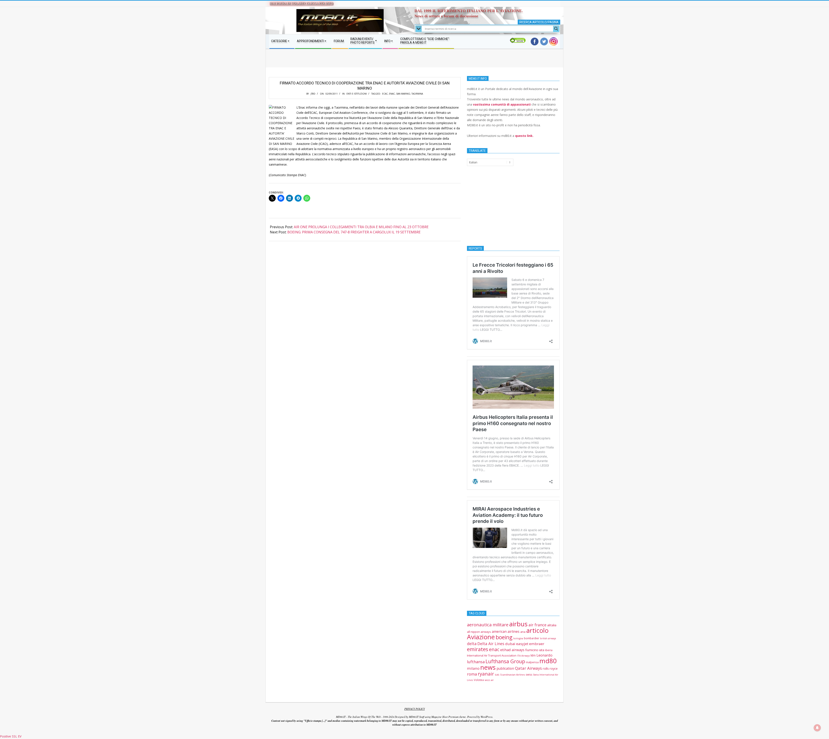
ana (522, 632)
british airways (548, 638)
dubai (510, 643)
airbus (518, 624)
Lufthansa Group (505, 661)
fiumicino (531, 650)
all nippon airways (479, 632)
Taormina (417, 93)
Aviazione (481, 637)
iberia (548, 650)
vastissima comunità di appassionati (502, 104)
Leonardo (544, 655)
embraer (536, 643)
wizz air (489, 680)
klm (533, 655)
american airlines (505, 631)
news (488, 667)
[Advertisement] (414, 62)
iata (541, 650)
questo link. (524, 136)
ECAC (385, 93)
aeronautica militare (487, 625)
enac (392, 93)
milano (473, 668)
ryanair (486, 674)
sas (497, 674)
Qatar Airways (528, 668)
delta (471, 643)
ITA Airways (523, 655)
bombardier (531, 638)
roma (472, 674)
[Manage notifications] (817, 727)
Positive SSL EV (10, 736)
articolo (537, 630)
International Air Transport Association (491, 655)
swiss (529, 674)
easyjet (522, 643)
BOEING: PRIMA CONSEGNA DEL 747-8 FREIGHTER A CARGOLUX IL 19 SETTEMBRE (354, 232)
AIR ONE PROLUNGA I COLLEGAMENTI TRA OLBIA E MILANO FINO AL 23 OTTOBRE (361, 227)
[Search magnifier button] (556, 29)
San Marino (403, 93)
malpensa (532, 662)
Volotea (479, 680)
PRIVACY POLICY (414, 709)
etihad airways (512, 649)
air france (537, 624)
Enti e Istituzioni (356, 93)
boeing (504, 637)
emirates (477, 649)
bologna (518, 638)
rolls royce (550, 668)
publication (505, 668)
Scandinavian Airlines (512, 674)
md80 (548, 661)
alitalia (551, 625)
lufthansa (476, 661)
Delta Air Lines (490, 643)
